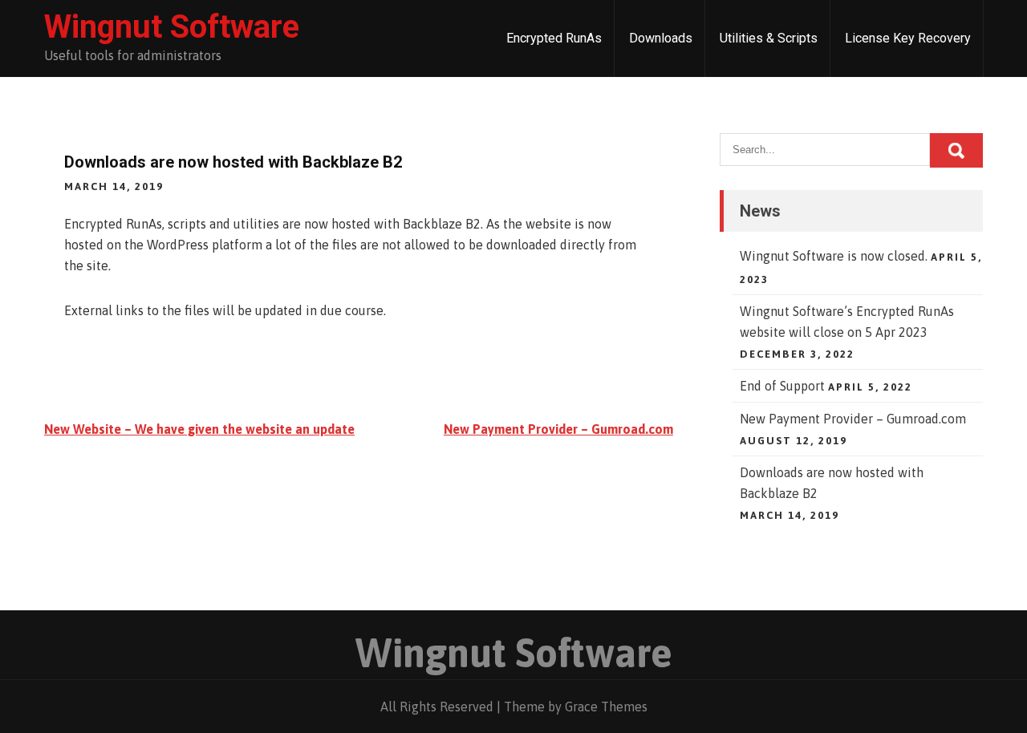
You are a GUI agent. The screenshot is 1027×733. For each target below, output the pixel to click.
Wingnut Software (171, 27)
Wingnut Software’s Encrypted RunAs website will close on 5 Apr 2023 (847, 321)
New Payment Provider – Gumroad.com (558, 429)
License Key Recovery (908, 38)
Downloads (660, 38)
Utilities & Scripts (769, 38)
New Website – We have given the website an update (199, 429)
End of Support (782, 386)
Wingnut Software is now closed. (834, 256)
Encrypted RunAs (554, 38)
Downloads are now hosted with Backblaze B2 (831, 482)
